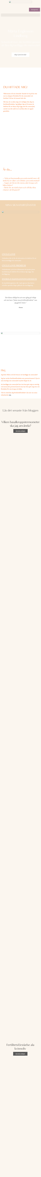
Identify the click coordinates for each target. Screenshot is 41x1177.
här (10, 395)
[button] (20, 15)
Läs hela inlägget (20, 431)
